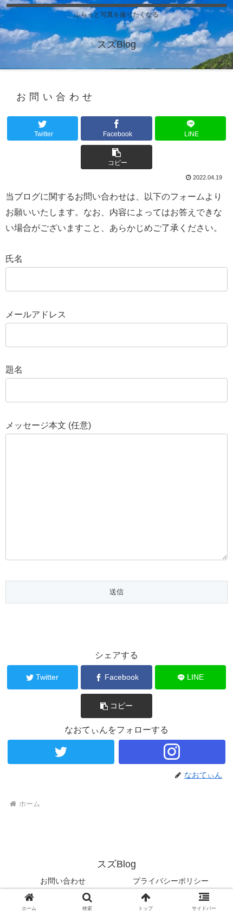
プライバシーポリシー (171, 881)
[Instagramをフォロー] (172, 752)
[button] (116, 157)
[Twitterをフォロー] (61, 752)
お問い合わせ (63, 881)
